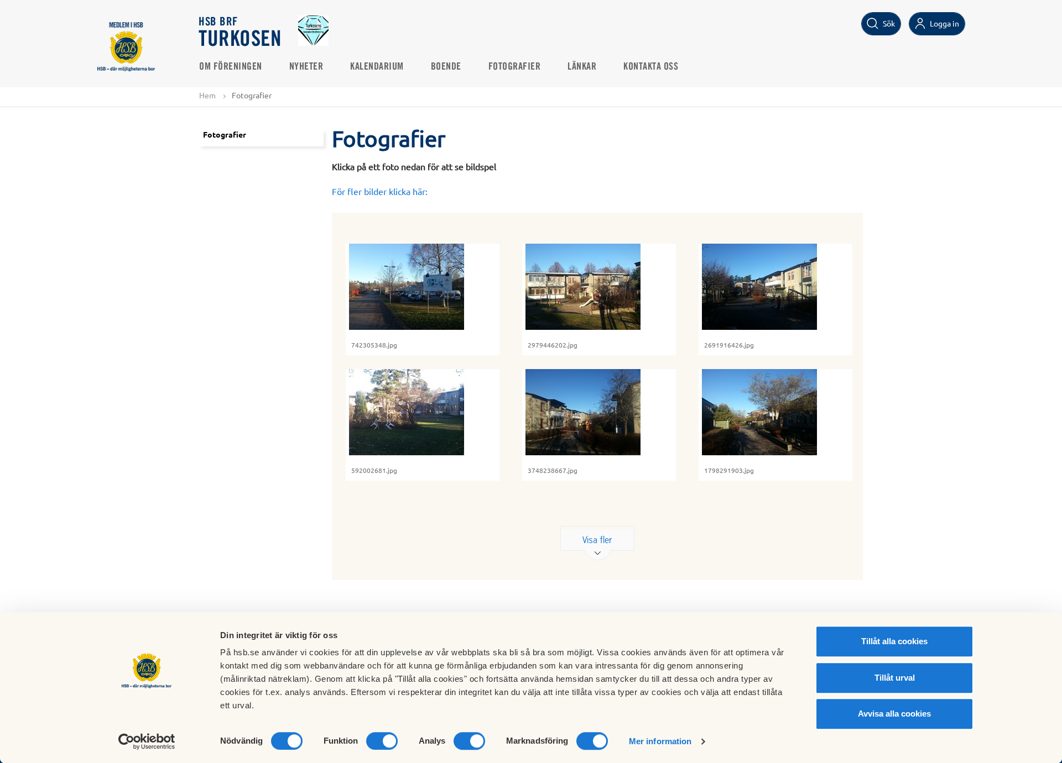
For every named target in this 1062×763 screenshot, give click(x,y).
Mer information (660, 741)
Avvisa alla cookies (894, 713)
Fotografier (514, 66)
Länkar (582, 66)
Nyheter (306, 66)
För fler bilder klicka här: (380, 191)
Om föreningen (230, 66)
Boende (446, 66)
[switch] (382, 741)
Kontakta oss (650, 66)
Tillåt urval (894, 677)
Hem (207, 95)
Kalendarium (377, 66)
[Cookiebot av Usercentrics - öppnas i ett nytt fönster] (146, 741)
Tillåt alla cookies (894, 641)
